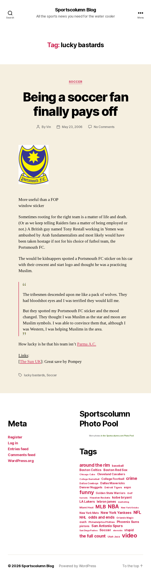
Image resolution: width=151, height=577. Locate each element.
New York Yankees (116, 513)
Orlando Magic (125, 517)
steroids (117, 530)
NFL (137, 512)
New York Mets (89, 512)
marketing (123, 502)
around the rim (94, 465)
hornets (83, 498)
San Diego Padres (88, 530)
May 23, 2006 (72, 127)
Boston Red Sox (115, 470)
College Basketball (89, 479)
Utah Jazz (114, 536)
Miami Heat (86, 507)
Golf (129, 493)
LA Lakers (87, 501)
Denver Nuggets (90, 487)
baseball (118, 465)
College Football (112, 478)
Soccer (75, 82)
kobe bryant (122, 497)
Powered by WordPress (77, 566)
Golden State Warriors (110, 493)
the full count (93, 535)
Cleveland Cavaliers (111, 474)
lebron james (106, 501)
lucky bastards (34, 375)
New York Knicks (130, 507)
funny (86, 492)
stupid (129, 530)
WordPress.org (21, 461)
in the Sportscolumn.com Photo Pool (117, 435)
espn (127, 487)
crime (131, 478)
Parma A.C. (86, 344)
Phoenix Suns (128, 522)
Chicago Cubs (87, 474)
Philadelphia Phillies (101, 522)
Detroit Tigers (113, 487)
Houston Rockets (100, 497)
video (129, 535)
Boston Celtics (90, 470)
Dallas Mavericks (112, 483)
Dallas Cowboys (88, 483)
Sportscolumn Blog (75, 9)
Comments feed (21, 455)
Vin (48, 127)
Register (15, 437)
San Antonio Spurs (106, 526)
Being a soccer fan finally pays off (75, 104)
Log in (13, 443)
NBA (113, 506)
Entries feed (18, 449)
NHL (82, 517)
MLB (100, 507)
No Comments (104, 127)
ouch (83, 522)
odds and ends (101, 517)
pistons (84, 526)
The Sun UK (30, 361)
